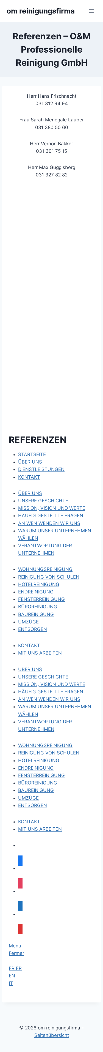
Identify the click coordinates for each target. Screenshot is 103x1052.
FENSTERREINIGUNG (41, 775)
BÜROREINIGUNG (37, 783)
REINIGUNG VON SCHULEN (48, 753)
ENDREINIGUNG (36, 768)
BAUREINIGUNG (36, 790)
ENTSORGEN (32, 805)
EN (12, 976)
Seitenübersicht (51, 1035)
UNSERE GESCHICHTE (43, 677)
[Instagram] (20, 883)
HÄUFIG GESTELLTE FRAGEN (50, 691)
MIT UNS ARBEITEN (40, 829)
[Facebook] (20, 860)
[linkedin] (20, 906)
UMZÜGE (28, 798)
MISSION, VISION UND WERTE (51, 684)
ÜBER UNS (30, 669)
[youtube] (20, 929)
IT (11, 983)
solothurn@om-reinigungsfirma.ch (46, 276)
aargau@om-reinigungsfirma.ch (43, 307)
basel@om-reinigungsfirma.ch (42, 245)
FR (12, 968)
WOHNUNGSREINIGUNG (45, 745)
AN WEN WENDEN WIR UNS (49, 699)
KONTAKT (29, 821)
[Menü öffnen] (91, 11)
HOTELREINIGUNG (38, 760)
